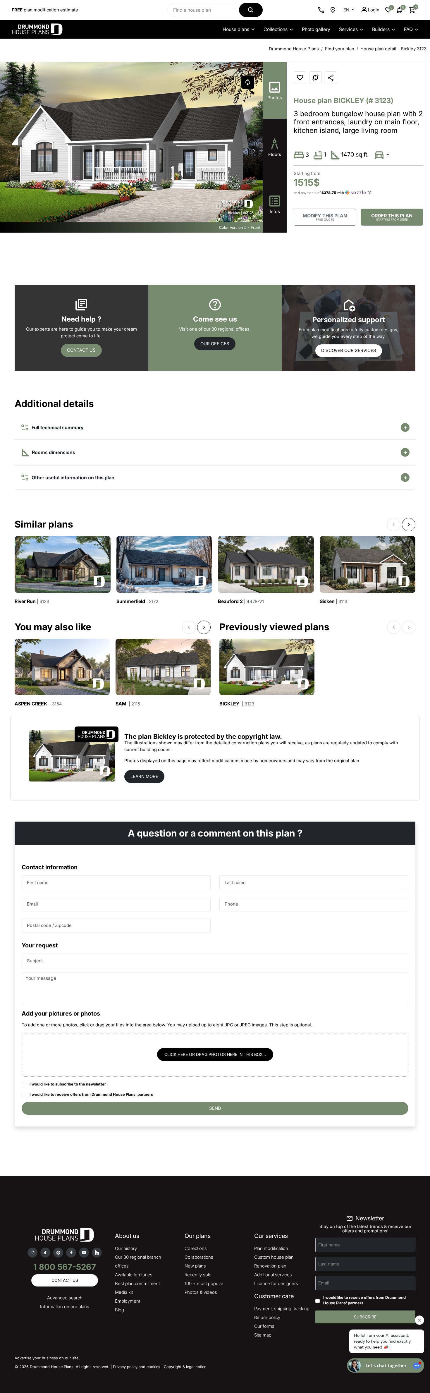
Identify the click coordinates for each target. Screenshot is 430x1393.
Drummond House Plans (294, 48)
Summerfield (137, 601)
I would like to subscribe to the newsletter (68, 1084)
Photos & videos (201, 1292)
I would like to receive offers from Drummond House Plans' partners (91, 1094)
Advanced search (64, 1298)
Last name (235, 882)
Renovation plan (270, 1266)
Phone (231, 904)
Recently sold (198, 1274)
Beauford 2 (241, 601)
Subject (35, 960)
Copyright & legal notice (185, 1366)
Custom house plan (274, 1257)
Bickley (236, 704)
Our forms (264, 1326)
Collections (276, 29)
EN (346, 10)
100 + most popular (204, 1283)
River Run (32, 601)
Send (215, 1108)
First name (38, 882)
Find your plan (339, 48)
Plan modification (271, 1248)
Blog (119, 1310)
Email (32, 904)
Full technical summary (56, 427)
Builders (381, 29)
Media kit (124, 1292)
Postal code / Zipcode (49, 925)
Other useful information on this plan (71, 477)
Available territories (133, 1274)
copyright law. (260, 736)
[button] (254, 151)
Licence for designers (276, 1283)
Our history (126, 1248)
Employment (127, 1301)
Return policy (267, 1317)
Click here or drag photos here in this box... (215, 1054)
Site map (262, 1335)
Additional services (273, 1274)
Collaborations (199, 1257)
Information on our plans (64, 1306)
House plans (236, 29)
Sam (128, 704)
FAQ (408, 29)
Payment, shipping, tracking (281, 1308)
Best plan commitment (137, 1283)
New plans (195, 1266)
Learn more (144, 776)
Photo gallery (316, 29)
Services (348, 29)
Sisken (333, 601)
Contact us (81, 350)
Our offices (214, 343)
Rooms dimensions (53, 452)
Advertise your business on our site (46, 1358)
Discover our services (348, 350)
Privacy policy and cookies (136, 1366)
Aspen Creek (38, 704)
